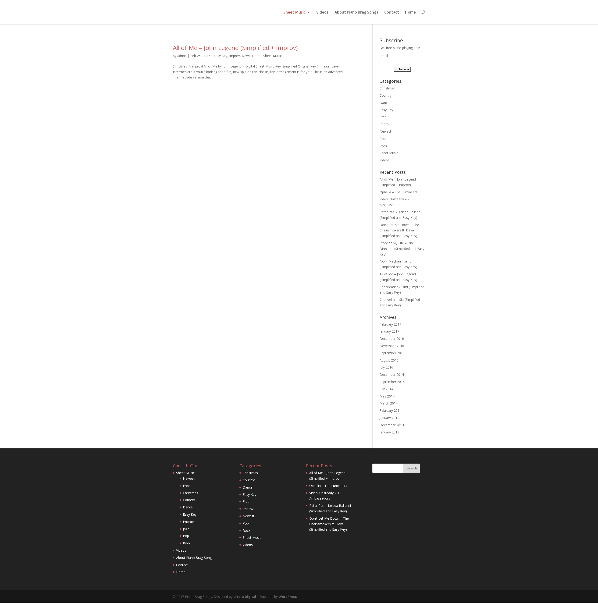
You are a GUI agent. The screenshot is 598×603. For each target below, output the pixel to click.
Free (383, 117)
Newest (247, 55)
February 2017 (390, 324)
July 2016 (386, 367)
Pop (258, 55)
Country (386, 95)
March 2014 (389, 403)
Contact (391, 13)
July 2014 (386, 389)
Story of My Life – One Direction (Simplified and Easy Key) (402, 248)
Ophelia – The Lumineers (398, 192)
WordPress (288, 596)
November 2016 (392, 346)
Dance (384, 102)
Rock (383, 146)
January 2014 (389, 417)
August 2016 (389, 360)
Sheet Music (294, 13)
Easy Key (220, 55)
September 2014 (392, 382)
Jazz (186, 529)
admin (182, 55)
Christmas (387, 88)
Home (410, 13)
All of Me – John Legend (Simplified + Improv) (235, 47)
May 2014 (387, 396)
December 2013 (392, 425)
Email (384, 55)
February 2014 (390, 410)
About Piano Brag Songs (356, 13)
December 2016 (392, 338)
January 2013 (389, 432)
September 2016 (392, 353)
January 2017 (389, 331)
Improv (234, 55)
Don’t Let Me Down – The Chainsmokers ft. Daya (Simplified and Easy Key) (399, 230)
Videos (322, 13)
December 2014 (392, 374)
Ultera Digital (244, 596)
